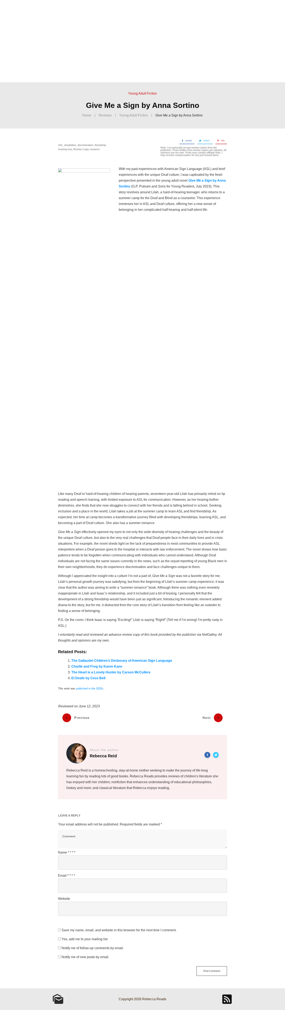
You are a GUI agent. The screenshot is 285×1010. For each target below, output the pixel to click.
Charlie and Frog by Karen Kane (96, 666)
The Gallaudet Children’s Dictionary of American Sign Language (121, 660)
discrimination (85, 145)
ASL (60, 145)
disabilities (70, 145)
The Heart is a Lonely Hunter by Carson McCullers (110, 672)
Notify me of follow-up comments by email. (93, 948)
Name (66, 852)
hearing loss (65, 149)
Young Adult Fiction (142, 93)
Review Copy (80, 149)
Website (64, 898)
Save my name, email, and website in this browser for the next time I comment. (119, 930)
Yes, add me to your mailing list (84, 939)
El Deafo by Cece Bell (88, 678)
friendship (100, 145)
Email (66, 875)
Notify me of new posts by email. (85, 957)
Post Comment (211, 971)
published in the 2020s (89, 688)
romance (95, 149)
